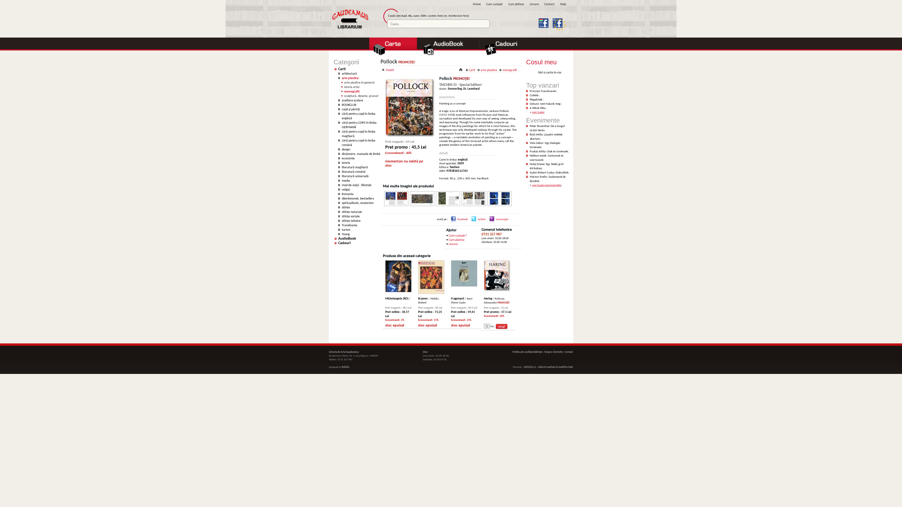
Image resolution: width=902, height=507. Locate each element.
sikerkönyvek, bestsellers (358, 198)
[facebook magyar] (545, 31)
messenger (502, 219)
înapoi (390, 70)
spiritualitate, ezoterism (357, 203)
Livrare (534, 4)
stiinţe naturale (352, 212)
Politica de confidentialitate (527, 352)
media (346, 181)
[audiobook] (448, 55)
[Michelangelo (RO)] (398, 291)
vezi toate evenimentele (546, 185)
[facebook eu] (559, 31)
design (346, 149)
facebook (462, 219)
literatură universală (355, 176)
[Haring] (497, 290)
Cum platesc (457, 240)
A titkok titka (538, 108)
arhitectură (349, 74)
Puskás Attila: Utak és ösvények (549, 151)
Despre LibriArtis (553, 352)
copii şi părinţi (351, 109)
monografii (351, 91)
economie (348, 158)
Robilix (345, 367)
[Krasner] (431, 293)
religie (346, 190)
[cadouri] (506, 55)
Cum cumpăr (494, 4)
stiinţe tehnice (351, 221)
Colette (534, 95)
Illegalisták (536, 99)
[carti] (393, 55)
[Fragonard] (464, 286)
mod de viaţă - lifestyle (356, 185)
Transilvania (349, 225)
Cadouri (344, 243)
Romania (348, 194)
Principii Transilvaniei (543, 91)
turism (346, 230)
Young (346, 234)
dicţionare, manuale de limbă (361, 154)
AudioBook (347, 239)
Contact (549, 4)
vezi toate (538, 112)
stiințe (346, 207)
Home (477, 4)
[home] (350, 29)
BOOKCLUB (349, 105)
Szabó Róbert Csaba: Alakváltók (549, 172)
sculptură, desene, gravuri (361, 96)
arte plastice (350, 78)
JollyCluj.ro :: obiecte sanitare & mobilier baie (548, 367)
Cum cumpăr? (458, 236)
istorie (346, 163)
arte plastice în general (359, 82)
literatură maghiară (355, 167)
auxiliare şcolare (352, 100)
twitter (482, 219)
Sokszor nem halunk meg (545, 103)
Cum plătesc (516, 4)
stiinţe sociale (351, 216)
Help (563, 4)
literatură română (353, 172)
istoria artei (351, 87)
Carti (342, 69)
